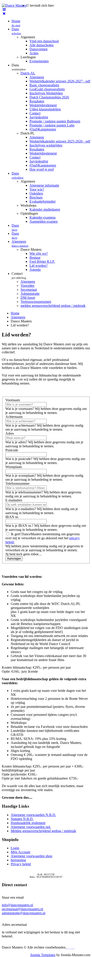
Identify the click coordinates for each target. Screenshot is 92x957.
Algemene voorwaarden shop (31, 856)
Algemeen (28, 37)
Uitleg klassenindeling (45, 109)
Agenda (35, 269)
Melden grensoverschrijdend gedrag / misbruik (43, 831)
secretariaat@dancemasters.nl (22, 909)
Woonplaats (13, 467)
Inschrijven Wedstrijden (46, 93)
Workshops (28, 205)
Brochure (36, 197)
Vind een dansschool (44, 41)
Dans (16, 31)
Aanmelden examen (43, 221)
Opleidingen (29, 213)
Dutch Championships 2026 (49, 97)
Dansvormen (38, 49)
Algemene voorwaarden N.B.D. (33, 815)
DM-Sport (28, 297)
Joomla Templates (42, 955)
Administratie (30, 293)
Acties (33, 53)
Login (15, 848)
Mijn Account (20, 852)
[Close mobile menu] (4, 13)
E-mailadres (13, 500)
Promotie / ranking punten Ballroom (54, 121)
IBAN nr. (12, 517)
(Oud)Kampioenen (42, 129)
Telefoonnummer (17, 483)
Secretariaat (29, 289)
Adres (9, 433)
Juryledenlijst (38, 117)
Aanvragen (14, 558)
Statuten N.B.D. (22, 819)
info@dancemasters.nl (17, 905)
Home (16, 23)
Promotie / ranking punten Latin (51, 125)
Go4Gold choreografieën (47, 89)
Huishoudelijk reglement (28, 823)
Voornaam (12, 400)
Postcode (11, 450)
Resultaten (36, 101)
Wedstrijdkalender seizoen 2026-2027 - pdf (59, 81)
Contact (34, 113)
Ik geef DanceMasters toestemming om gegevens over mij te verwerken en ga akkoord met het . (42, 538)
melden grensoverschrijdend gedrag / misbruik (53, 305)
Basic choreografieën (44, 85)
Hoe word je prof (41, 169)
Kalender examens (42, 217)
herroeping (18, 860)
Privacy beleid (21, 864)
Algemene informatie (44, 185)
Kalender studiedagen (44, 209)
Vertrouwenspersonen (36, 301)
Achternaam (14, 417)
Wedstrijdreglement (43, 105)
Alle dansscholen (41, 45)
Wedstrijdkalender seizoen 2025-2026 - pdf (59, 141)
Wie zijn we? (38, 253)
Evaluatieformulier (42, 201)
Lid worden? (38, 265)
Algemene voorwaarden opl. (31, 827)
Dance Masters (31, 249)
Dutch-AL (28, 73)
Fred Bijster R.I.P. (42, 261)
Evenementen (39, 61)
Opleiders (36, 193)
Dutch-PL (28, 133)
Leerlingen (28, 57)
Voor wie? (36, 189)
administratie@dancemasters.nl (23, 913)
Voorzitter (27, 285)
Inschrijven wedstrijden (45, 145)
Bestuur (34, 257)
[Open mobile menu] (4, 9)
